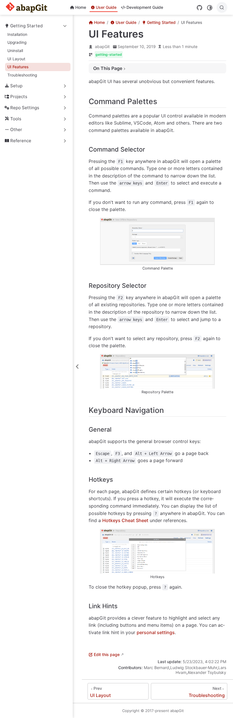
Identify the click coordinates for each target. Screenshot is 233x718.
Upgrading (16, 42)
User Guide (106, 7)
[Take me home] (28, 7)
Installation (17, 34)
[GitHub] (199, 7)
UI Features (17, 67)
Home (80, 7)
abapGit (102, 46)
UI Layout (16, 59)
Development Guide (144, 7)
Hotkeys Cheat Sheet (125, 520)
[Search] (222, 7)
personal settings (156, 632)
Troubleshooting (22, 75)
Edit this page (107, 654)
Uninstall (15, 50)
